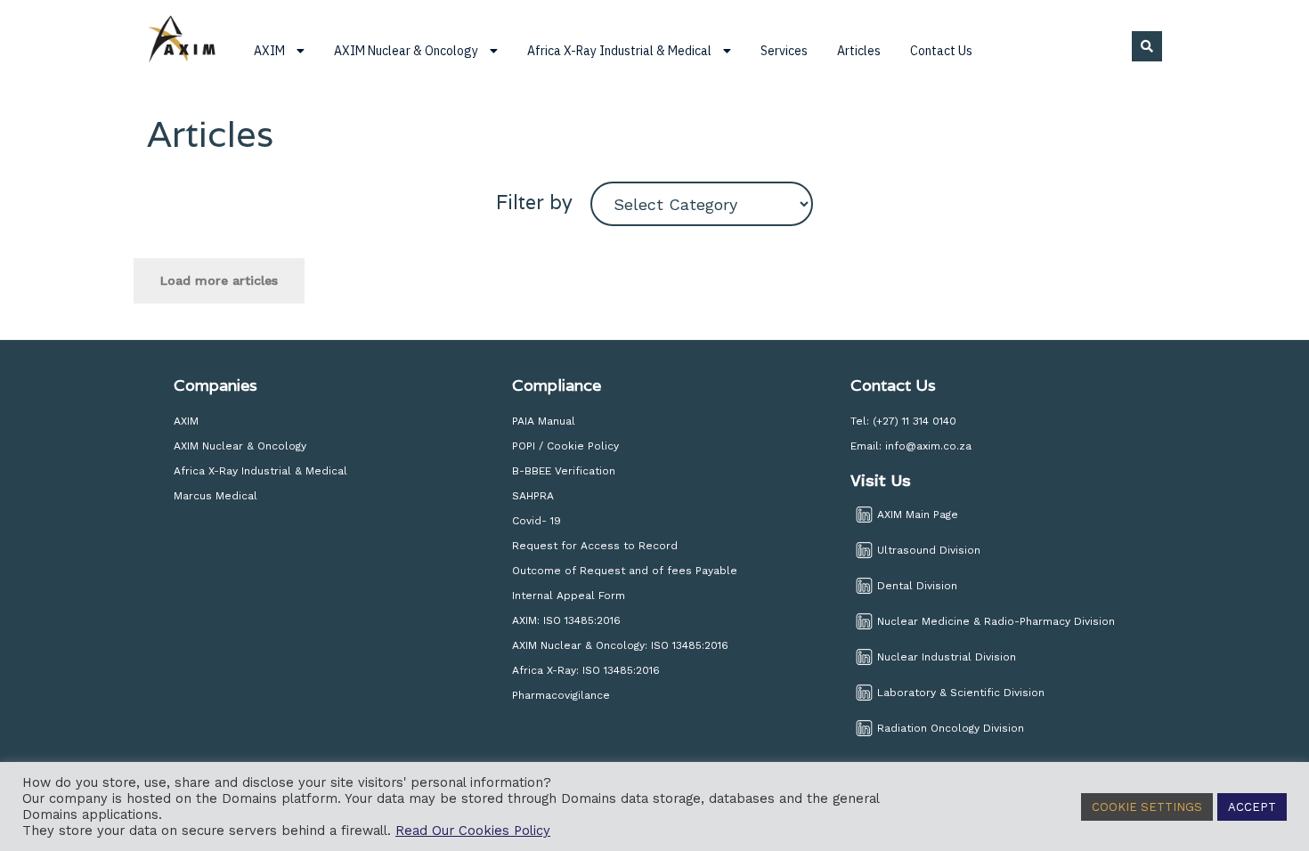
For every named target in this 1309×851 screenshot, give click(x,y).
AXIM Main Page (917, 514)
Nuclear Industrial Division (946, 657)
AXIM (186, 421)
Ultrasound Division (928, 550)
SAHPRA (533, 496)
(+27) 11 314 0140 (914, 421)
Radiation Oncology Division (950, 728)
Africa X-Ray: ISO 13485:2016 (586, 670)
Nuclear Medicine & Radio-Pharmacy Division (996, 621)
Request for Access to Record (595, 545)
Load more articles (219, 280)
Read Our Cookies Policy (472, 831)
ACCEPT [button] (1252, 807)
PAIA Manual (543, 421)
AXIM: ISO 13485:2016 (566, 620)
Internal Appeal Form (568, 595)
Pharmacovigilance (561, 695)
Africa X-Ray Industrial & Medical (260, 471)
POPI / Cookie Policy (565, 446)
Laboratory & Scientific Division (961, 692)
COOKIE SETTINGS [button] (1147, 807)
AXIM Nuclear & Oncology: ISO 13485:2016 (620, 645)
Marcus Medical (215, 496)
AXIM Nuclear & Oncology (240, 446)
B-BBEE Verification (563, 471)
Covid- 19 (538, 521)
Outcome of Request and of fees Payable (624, 570)
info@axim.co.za (928, 446)
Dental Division (917, 585)
